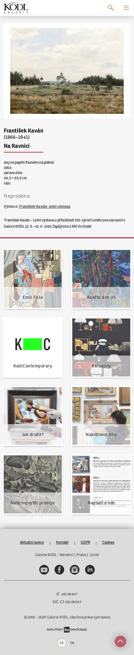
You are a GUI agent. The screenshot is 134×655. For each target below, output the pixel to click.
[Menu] (126, 7)
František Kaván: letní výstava (44, 206)
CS (62, 643)
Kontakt (62, 542)
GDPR (85, 542)
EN (72, 643)
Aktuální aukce (32, 542)
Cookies (108, 542)
